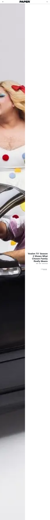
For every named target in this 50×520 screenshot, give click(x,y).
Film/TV (40, 263)
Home (37, 263)
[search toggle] (47, 1)
